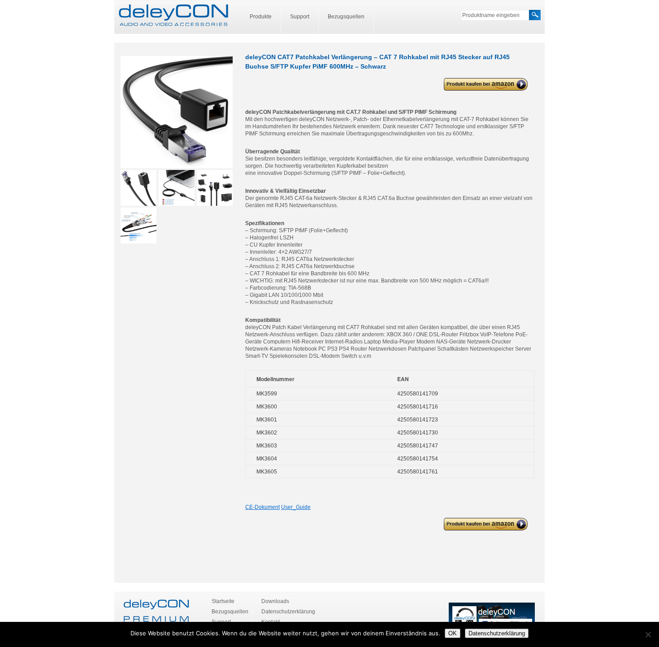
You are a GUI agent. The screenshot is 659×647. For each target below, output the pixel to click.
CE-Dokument (262, 507)
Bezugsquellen (346, 16)
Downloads (275, 601)
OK (452, 633)
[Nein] (647, 634)
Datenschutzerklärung (288, 611)
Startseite (223, 601)
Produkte (261, 16)
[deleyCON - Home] (173, 15)
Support (299, 16)
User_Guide (296, 507)
